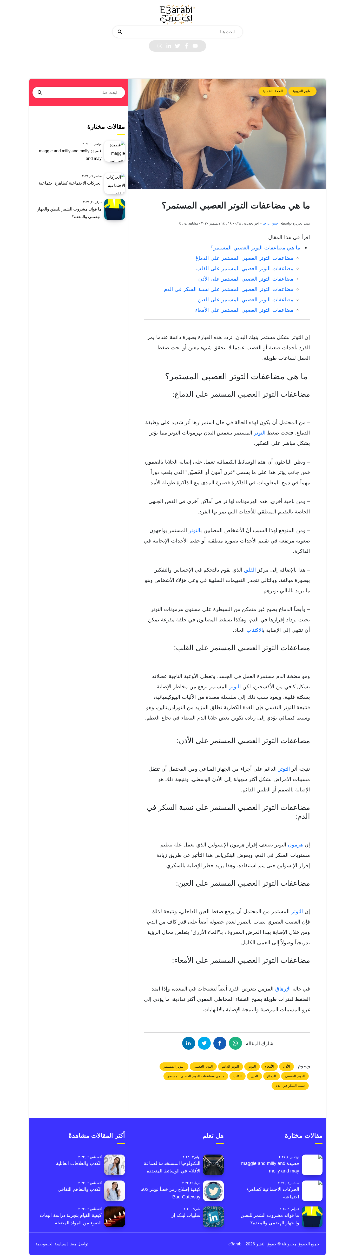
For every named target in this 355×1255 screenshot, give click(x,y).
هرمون (295, 844)
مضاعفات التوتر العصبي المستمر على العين (245, 299)
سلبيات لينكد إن (185, 1215)
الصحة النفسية (272, 91)
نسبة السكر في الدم (290, 1086)
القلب (237, 1076)
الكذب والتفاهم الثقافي (80, 1189)
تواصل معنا (78, 1244)
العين (254, 1076)
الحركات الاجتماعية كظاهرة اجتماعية (70, 183)
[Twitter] (177, 46)
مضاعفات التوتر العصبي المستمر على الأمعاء (244, 310)
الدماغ (271, 1076)
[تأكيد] (120, 32)
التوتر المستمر (174, 1066)
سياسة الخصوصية (51, 1244)
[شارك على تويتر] (204, 1043)
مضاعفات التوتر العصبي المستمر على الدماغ (244, 258)
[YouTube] (195, 46)
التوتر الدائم (230, 1066)
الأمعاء (269, 1066)
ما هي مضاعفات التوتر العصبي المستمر (195, 1076)
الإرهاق (283, 989)
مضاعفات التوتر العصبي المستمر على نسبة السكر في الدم (228, 289)
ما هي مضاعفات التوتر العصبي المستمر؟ (256, 247)
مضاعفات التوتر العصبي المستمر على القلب (244, 268)
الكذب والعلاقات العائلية (79, 1163)
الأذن (286, 1066)
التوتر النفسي (295, 1076)
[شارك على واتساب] (235, 1043)
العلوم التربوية (302, 91)
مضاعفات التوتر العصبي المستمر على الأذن (245, 279)
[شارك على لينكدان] (188, 1043)
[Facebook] (186, 46)
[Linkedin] (168, 46)
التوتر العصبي (203, 1066)
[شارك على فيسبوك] (219, 1043)
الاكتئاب (254, 630)
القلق (250, 570)
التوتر (260, 433)
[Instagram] (159, 46)
